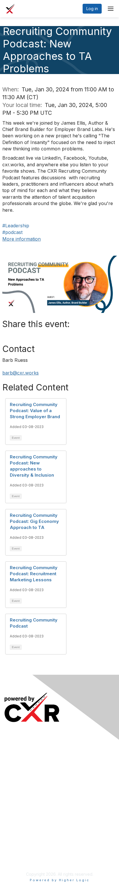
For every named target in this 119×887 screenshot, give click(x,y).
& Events (31, 752)
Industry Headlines (22, 761)
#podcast (12, 232)
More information (21, 239)
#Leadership (15, 225)
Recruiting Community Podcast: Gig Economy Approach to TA (34, 521)
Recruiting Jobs (19, 797)
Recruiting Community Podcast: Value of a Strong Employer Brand (35, 410)
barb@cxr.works (20, 373)
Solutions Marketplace (25, 805)
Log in (92, 8)
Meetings (13, 752)
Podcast (12, 769)
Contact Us (14, 850)
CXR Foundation (19, 814)
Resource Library (20, 788)
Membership (16, 833)
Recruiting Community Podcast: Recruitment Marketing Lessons (33, 573)
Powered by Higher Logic (60, 880)
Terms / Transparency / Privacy (34, 842)
